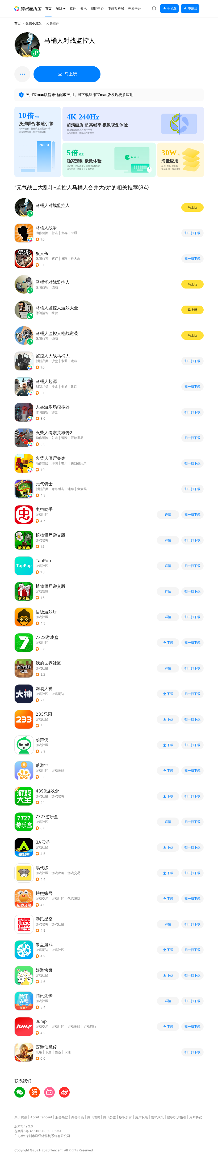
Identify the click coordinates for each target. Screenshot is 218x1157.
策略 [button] (39, 1052)
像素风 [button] (82, 489)
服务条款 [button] (61, 1117)
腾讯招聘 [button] (93, 1117)
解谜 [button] (55, 259)
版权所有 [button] (125, 1117)
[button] (27, 8)
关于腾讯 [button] (20, 1117)
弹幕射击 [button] (58, 489)
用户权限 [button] (141, 1117)
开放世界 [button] (77, 438)
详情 (168, 515)
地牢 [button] (71, 489)
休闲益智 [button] (42, 259)
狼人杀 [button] (75, 259)
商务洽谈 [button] (77, 1117)
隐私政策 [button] (157, 1117)
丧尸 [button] (64, 463)
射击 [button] (55, 233)
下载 (170, 642)
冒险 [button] (64, 438)
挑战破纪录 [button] (79, 463)
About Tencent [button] (41, 1117)
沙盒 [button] (55, 361)
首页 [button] (17, 23)
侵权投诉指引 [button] (176, 1117)
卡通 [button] (74, 233)
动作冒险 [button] (42, 233)
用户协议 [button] (195, 1117)
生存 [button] (64, 233)
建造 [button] (74, 361)
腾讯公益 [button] (109, 1117)
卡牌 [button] (48, 1052)
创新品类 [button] (42, 361)
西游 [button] (58, 1052)
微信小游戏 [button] (33, 23)
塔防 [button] (55, 463)
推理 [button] (64, 259)
